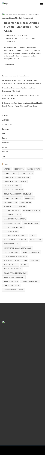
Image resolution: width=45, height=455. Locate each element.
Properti (26, 38)
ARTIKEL (18, 38)
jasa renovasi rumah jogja (15, 235)
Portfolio (5, 147)
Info (3, 133)
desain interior (10, 173)
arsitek (7, 169)
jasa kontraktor (31, 223)
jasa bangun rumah (12, 215)
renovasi (34, 260)
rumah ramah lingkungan (15, 273)
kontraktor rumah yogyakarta (18, 248)
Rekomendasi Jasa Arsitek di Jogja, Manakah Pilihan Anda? (21, 26)
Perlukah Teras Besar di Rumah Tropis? (15, 76)
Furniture (5, 129)
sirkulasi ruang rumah (14, 277)
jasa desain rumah (12, 223)
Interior (4, 138)
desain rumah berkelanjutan (16, 177)
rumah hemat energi (12, 269)
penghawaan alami (12, 260)
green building (10, 202)
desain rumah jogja (12, 186)
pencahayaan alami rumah (15, 256)
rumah (24, 265)
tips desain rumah (11, 285)
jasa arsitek (20, 206)
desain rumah (27, 173)
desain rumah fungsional (15, 181)
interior (7, 206)
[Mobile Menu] (41, 3)
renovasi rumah (11, 265)
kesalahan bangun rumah (15, 240)
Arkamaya (9, 35)
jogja (33, 235)
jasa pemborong (11, 231)
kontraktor (35, 240)
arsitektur (19, 169)
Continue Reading (10, 64)
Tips (32, 38)
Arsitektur (9, 38)
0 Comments (10, 41)
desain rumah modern (13, 190)
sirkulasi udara (11, 281)
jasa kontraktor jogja (14, 227)
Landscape (5, 143)
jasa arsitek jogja (11, 211)
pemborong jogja (11, 252)
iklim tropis (26, 202)
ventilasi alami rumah (13, 290)
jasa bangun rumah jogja (15, 219)
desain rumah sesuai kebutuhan (18, 194)
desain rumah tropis (12, 198)
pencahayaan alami (30, 252)
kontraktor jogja (11, 244)
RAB (25, 260)
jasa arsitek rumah (31, 211)
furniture (29, 198)
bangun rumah (33, 169)
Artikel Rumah (7, 124)
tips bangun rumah (30, 281)
